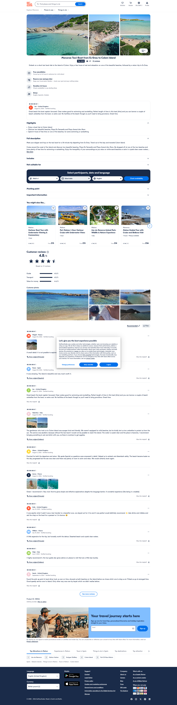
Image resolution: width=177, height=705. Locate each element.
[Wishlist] (122, 3)
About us (123, 674)
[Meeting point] (148, 189)
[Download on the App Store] (72, 684)
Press (122, 684)
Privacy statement (32, 641)
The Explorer (124, 691)
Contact (87, 674)
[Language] (139, 3)
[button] (93, 61)
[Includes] (148, 158)
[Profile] (147, 3)
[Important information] (148, 195)
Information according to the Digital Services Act (100, 691)
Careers (122, 678)
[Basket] (130, 3)
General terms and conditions (94, 687)
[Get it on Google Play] (72, 676)
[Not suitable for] (148, 164)
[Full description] (148, 138)
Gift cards (123, 687)
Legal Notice (88, 678)
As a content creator (139, 678)
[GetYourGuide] (29, 4)
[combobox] (55, 4)
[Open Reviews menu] (148, 335)
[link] (41, 226)
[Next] (150, 226)
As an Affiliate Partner (140, 681)
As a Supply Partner (139, 674)
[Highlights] (148, 123)
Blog (121, 681)
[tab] (39, 651)
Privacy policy (89, 681)
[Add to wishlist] (53, 208)
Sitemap (87, 694)
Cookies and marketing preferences (96, 684)
